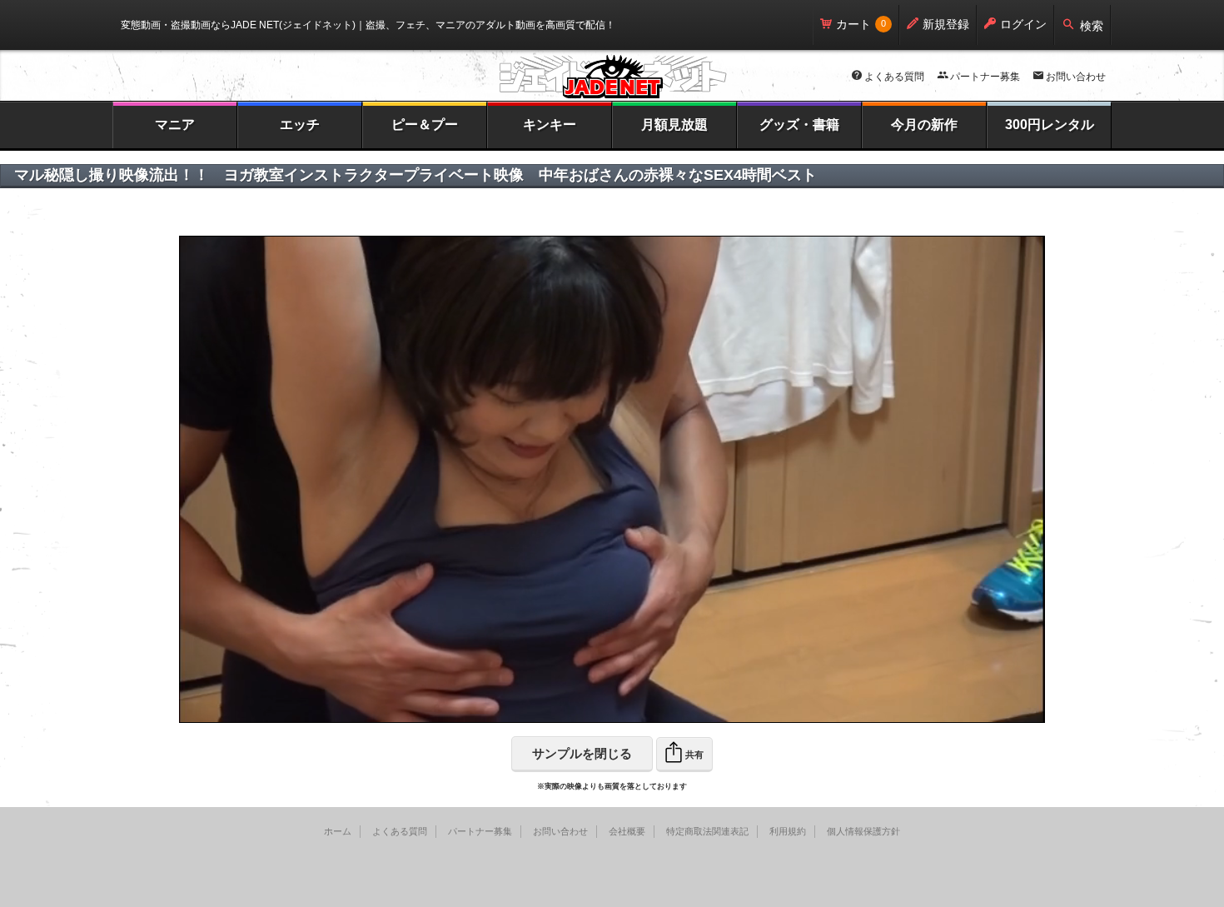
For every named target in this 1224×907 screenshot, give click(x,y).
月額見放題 (674, 124)
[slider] (568, 711)
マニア (175, 124)
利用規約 (787, 831)
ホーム (337, 831)
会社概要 (627, 831)
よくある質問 (894, 76)
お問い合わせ (1076, 76)
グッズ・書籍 (799, 124)
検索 (1091, 25)
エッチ (300, 124)
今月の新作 (924, 124)
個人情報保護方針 (863, 831)
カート (853, 24)
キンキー (549, 124)
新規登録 (946, 24)
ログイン (1023, 24)
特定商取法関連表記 (707, 831)
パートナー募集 (985, 76)
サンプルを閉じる (582, 753)
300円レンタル (1049, 124)
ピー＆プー (424, 124)
